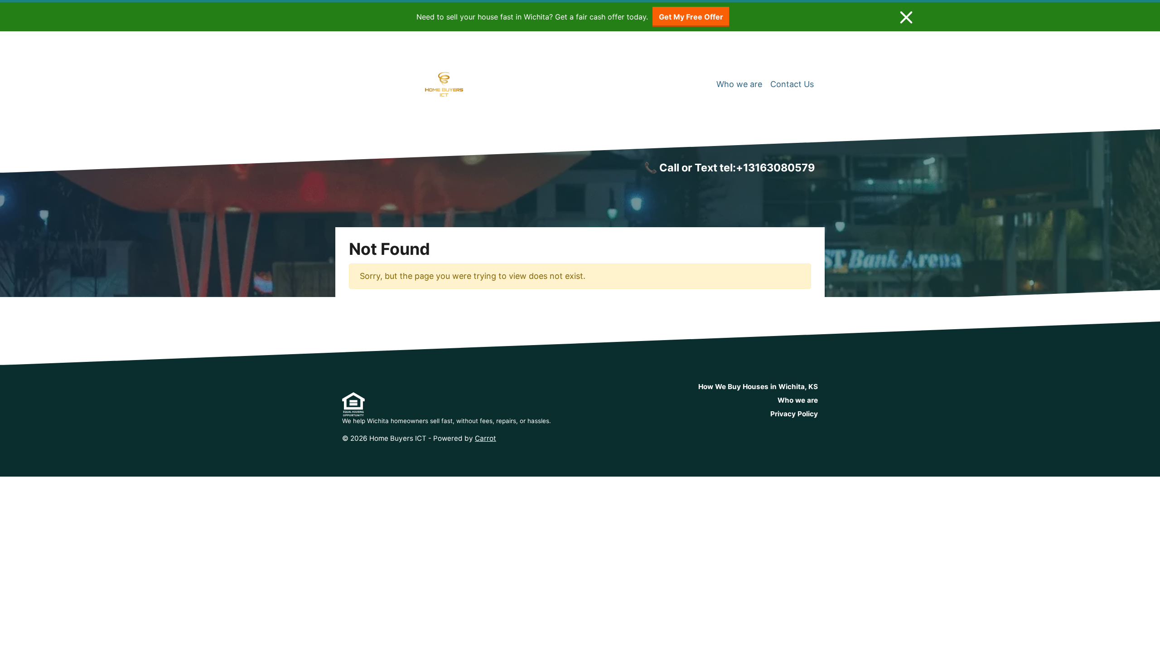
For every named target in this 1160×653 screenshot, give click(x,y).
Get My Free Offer (691, 16)
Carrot (485, 438)
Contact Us (792, 84)
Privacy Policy (794, 413)
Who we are (739, 84)
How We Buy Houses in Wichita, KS (758, 386)
